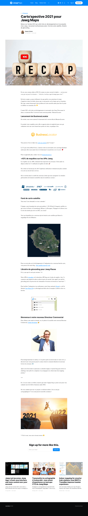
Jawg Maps (7, 506)
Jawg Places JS (29, 288)
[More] (49, 3)
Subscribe (78, 2)
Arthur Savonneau (32, 322)
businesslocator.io (46, 155)
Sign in (72, 2)
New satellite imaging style (43, 265)
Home (31, 2)
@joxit (57, 286)
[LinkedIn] (58, 3)
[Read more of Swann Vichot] (22, 32)
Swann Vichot (29, 31)
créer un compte (42, 143)
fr (21, 13)
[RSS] (65, 3)
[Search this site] (68, 3)
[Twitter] (62, 3)
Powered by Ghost (79, 506)
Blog (36, 2)
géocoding (30, 277)
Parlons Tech (43, 2)
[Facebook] (60, 3)
